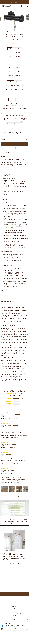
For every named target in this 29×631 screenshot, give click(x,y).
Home (7, 34)
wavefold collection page (12, 226)
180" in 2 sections (14, 60)
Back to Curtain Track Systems (15, 594)
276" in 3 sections (14, 71)
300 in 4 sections (14, 75)
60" (10, 49)
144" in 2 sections (14, 56)
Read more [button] (19, 437)
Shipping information (14, 152)
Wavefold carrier (15, 112)
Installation (14, 127)
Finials (14, 97)
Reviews (14, 615)
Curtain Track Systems (16, 34)
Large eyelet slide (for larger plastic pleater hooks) (15, 114)
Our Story (14, 606)
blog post (7, 289)
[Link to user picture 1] (4, 489)
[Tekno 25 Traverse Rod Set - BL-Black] (2, 583)
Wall (15, 129)
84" (14, 49)
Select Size (14, 46)
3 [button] (14, 496)
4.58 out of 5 (18, 393)
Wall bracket (14, 136)
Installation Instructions (14, 610)
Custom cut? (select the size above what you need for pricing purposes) (14, 120)
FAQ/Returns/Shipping (14, 613)
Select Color (14, 79)
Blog (14, 608)
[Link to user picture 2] (11, 489)
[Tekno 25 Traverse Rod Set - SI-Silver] (3, 583)
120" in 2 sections (14, 52)
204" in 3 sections (14, 64)
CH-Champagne (8, 89)
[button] (11, 43)
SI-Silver (18, 81)
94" (19, 49)
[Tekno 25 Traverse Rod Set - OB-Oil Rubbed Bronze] (5, 583)
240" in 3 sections (14, 67)
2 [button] (12, 496)
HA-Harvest (14, 93)
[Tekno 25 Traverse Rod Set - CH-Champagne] (6, 583)
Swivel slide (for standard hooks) (15, 106)
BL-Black (10, 81)
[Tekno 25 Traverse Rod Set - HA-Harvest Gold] (8, 583)
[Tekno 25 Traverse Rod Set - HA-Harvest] (10, 583)
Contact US (14, 619)
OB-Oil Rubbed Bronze (14, 85)
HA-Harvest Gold (20, 89)
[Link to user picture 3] (19, 489)
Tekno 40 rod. (19, 165)
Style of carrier (15, 103)
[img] (4, 413)
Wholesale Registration (14, 604)
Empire (12, 99)
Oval (18, 99)
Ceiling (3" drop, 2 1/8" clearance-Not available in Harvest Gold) (14, 132)
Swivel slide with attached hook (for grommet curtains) (14, 109)
